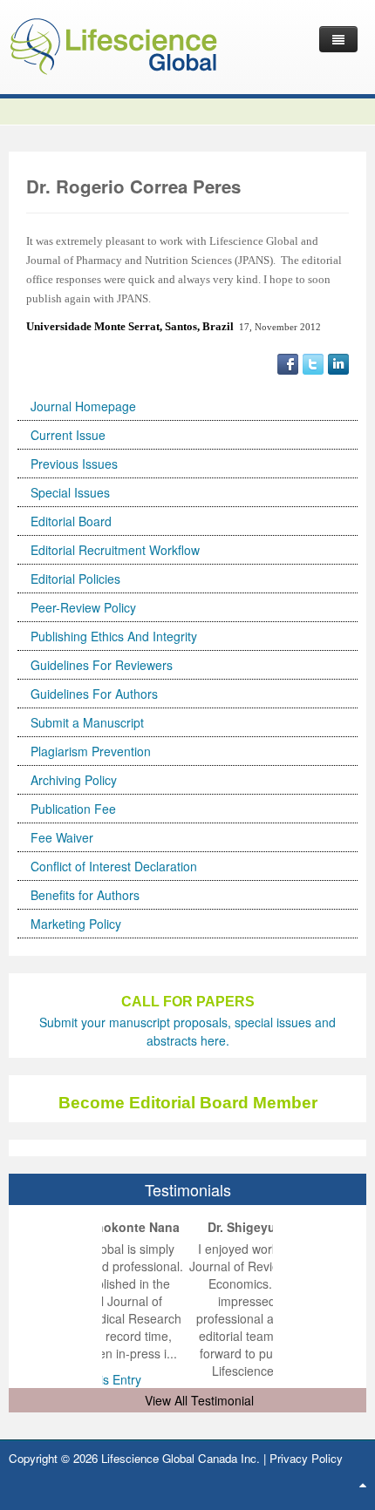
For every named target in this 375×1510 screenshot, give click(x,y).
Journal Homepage (83, 406)
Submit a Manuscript (87, 722)
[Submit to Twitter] (313, 362)
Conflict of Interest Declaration (114, 866)
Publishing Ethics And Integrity (114, 636)
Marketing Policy (76, 923)
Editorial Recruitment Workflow (115, 550)
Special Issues (70, 492)
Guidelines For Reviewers (102, 665)
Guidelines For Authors (94, 693)
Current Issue (68, 435)
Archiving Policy (74, 780)
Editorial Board (71, 521)
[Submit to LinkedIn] (338, 362)
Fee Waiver (62, 837)
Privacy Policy (306, 1458)
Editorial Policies (75, 578)
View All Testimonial (199, 1400)
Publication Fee (73, 808)
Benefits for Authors (85, 895)
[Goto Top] (362, 1484)
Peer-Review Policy (83, 607)
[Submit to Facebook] (287, 362)
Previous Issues (74, 463)
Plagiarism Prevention (91, 751)
